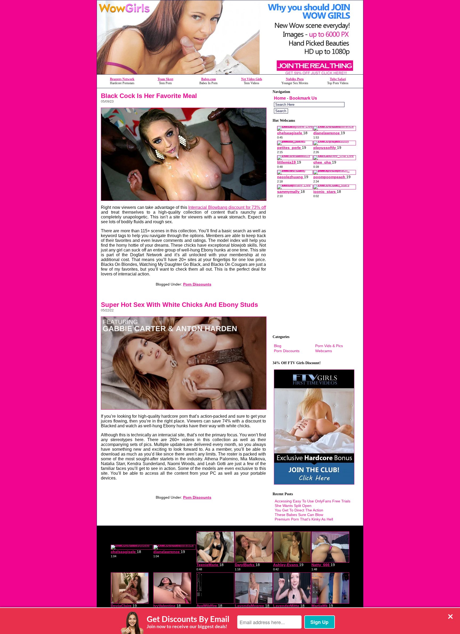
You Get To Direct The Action (299, 510)
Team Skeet (165, 79)
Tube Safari (338, 79)
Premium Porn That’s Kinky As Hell (304, 519)
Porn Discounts (197, 284)
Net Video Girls (251, 79)
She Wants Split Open (293, 505)
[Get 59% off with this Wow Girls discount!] (230, 73)
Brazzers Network (122, 79)
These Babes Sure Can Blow (299, 515)
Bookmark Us (303, 98)
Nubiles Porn (295, 79)
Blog (277, 346)
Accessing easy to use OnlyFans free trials (312, 501)
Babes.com (208, 79)
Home (280, 98)
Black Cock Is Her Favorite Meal (149, 95)
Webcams (323, 351)
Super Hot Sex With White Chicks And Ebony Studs (179, 304)
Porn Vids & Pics (329, 346)
